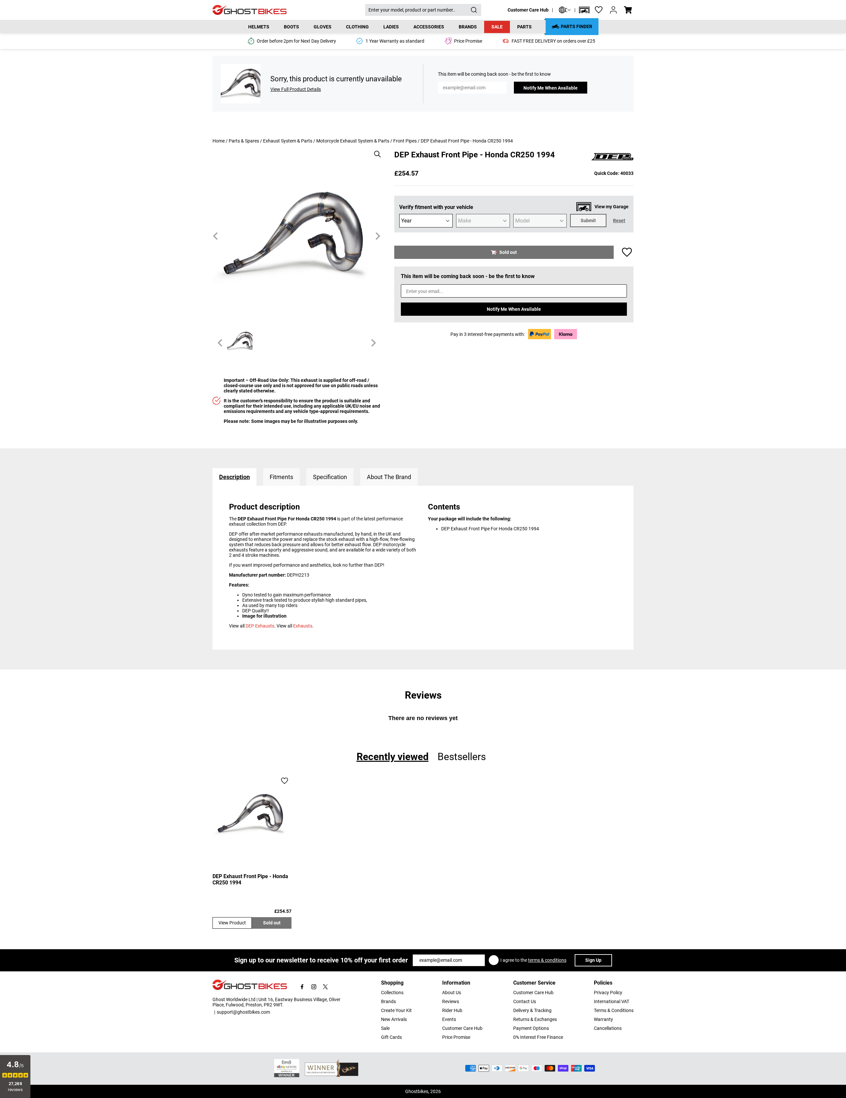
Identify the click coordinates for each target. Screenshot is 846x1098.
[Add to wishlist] (627, 252)
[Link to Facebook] (302, 986)
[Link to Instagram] (313, 986)
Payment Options (531, 1028)
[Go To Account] (613, 10)
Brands (388, 1001)
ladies (391, 26)
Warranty (603, 1019)
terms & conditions (547, 960)
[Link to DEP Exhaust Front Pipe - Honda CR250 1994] (251, 813)
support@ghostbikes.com (243, 1012)
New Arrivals (394, 1019)
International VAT (611, 1001)
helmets (258, 26)
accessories (428, 26)
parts (524, 26)
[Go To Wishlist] (598, 10)
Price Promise (456, 1037)
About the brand (389, 476)
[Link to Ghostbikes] (288, 10)
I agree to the (533, 960)
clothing (357, 26)
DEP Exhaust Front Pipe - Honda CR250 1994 (250, 879)
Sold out (272, 922)
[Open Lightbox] (375, 151)
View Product (232, 922)
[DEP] (612, 157)
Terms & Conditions (614, 1010)
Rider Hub (452, 1010)
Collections (392, 992)
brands (468, 26)
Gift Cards (391, 1037)
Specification (330, 476)
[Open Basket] (628, 10)
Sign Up (593, 960)
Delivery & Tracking (532, 1010)
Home (218, 140)
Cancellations (608, 1028)
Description (234, 476)
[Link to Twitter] (325, 986)
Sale (497, 26)
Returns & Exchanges (535, 1019)
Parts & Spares (244, 140)
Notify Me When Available (550, 88)
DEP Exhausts (260, 626)
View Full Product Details (295, 89)
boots (291, 26)
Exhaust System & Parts (287, 140)
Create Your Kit (396, 1010)
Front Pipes (405, 140)
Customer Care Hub (528, 10)
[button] (584, 10)
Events (449, 1019)
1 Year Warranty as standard (394, 41)
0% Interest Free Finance (538, 1037)
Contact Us (524, 1001)
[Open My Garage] (584, 10)
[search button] (474, 10)
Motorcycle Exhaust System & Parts (352, 140)
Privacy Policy (608, 992)
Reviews (450, 1001)
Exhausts (302, 626)
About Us (451, 992)
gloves (322, 26)
